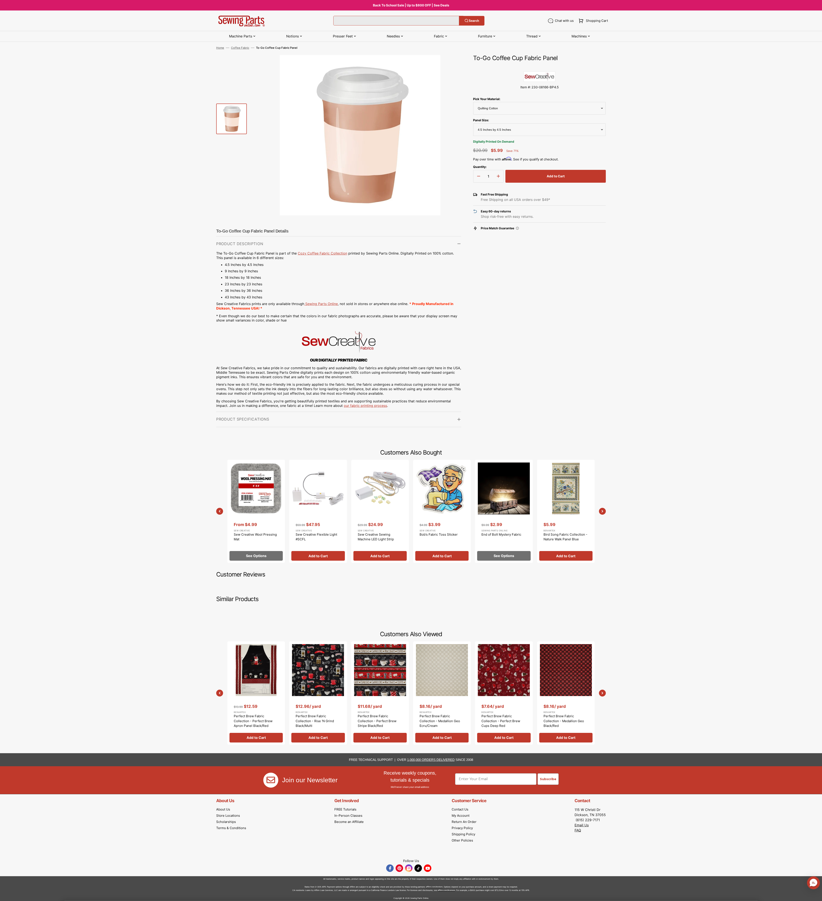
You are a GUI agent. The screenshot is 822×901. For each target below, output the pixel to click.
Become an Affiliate (349, 822)
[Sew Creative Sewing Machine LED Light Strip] (380, 511)
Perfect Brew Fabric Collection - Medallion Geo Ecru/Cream (440, 721)
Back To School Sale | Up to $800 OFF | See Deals (411, 5)
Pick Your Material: (486, 99)
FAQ (578, 830)
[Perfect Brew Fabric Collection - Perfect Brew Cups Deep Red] (504, 692)
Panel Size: (481, 120)
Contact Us (460, 809)
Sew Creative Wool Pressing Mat (255, 536)
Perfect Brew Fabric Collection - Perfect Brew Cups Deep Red (500, 721)
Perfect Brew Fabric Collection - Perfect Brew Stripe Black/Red (377, 721)
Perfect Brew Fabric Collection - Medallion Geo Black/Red (564, 721)
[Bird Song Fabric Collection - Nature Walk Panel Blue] (566, 511)
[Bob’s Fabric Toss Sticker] (442, 511)
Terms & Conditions (231, 828)
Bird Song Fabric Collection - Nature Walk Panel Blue (565, 536)
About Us (223, 809)
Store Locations (228, 816)
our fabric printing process (365, 405)
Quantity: (480, 167)
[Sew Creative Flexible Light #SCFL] (318, 511)
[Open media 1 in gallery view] (451, 64)
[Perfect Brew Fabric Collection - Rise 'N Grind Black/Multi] (318, 692)
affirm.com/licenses (446, 890)
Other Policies (462, 840)
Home (220, 47)
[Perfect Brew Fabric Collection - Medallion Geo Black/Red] (566, 692)
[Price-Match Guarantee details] (517, 228)
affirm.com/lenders (434, 887)
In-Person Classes (348, 816)
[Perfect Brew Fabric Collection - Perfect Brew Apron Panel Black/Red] (256, 692)
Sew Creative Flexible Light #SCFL (316, 536)
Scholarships (226, 822)
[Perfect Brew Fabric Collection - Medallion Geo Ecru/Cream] (442, 692)
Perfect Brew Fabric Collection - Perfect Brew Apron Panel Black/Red (253, 721)
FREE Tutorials (345, 809)
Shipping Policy (463, 834)
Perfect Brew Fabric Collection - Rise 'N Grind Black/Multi (315, 721)
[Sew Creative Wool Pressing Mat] (256, 511)
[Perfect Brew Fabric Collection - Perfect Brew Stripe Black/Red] (380, 692)
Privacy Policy (462, 828)
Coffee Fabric (240, 47)
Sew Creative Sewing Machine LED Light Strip (376, 536)
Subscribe (548, 779)
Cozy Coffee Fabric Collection (322, 253)
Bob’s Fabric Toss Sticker (439, 534)
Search (474, 20)
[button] (592, 20)
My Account (460, 816)
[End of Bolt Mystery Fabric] (504, 511)
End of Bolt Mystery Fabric (501, 534)
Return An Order (464, 822)
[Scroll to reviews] (539, 67)
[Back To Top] (815, 894)
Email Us (582, 825)
